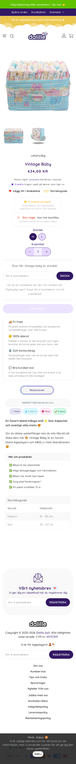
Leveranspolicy (38, 712)
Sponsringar (38, 683)
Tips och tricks (38, 677)
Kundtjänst (38, 12)
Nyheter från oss (38, 688)
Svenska (55, 12)
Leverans (34, 179)
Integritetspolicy (38, 706)
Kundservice (38, 671)
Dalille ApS (43, 632)
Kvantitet (38, 244)
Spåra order (19, 12)
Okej (38, 754)
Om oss (38, 665)
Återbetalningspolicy (38, 718)
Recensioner (37, 390)
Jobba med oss (38, 695)
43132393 (52, 636)
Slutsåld (38, 308)
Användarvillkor (38, 701)
